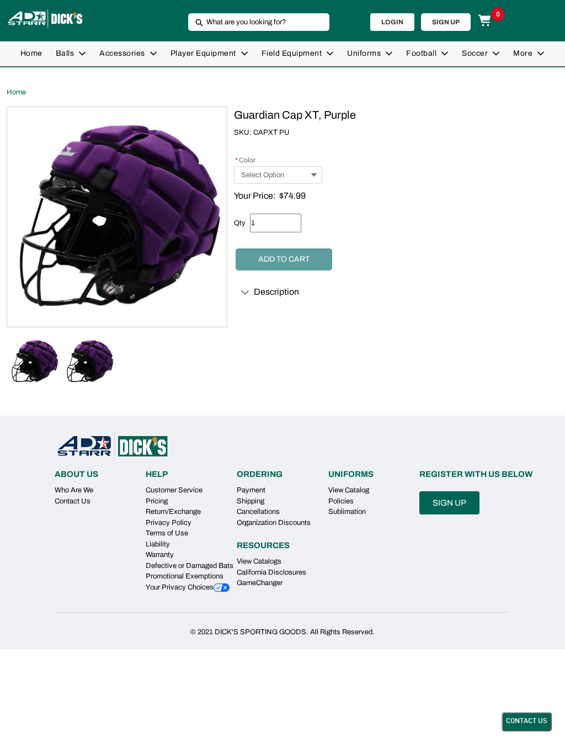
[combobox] (254, 22)
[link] (31, 54)
